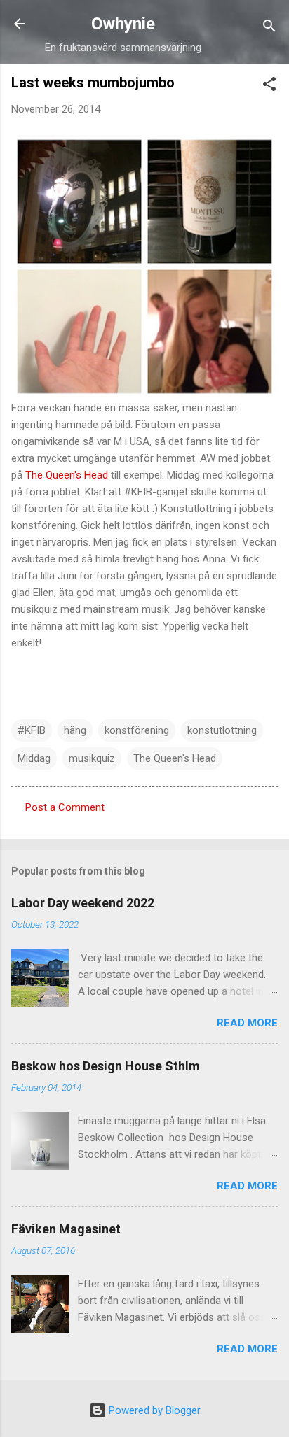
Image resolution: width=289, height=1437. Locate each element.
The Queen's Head (66, 475)
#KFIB (32, 730)
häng (75, 730)
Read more (247, 1023)
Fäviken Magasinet (66, 1229)
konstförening (137, 730)
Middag (34, 758)
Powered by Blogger (153, 1410)
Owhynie (123, 24)
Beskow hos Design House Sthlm (105, 1066)
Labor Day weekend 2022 (82, 903)
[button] (269, 86)
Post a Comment (65, 807)
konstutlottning (222, 730)
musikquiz (92, 758)
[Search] (269, 28)
